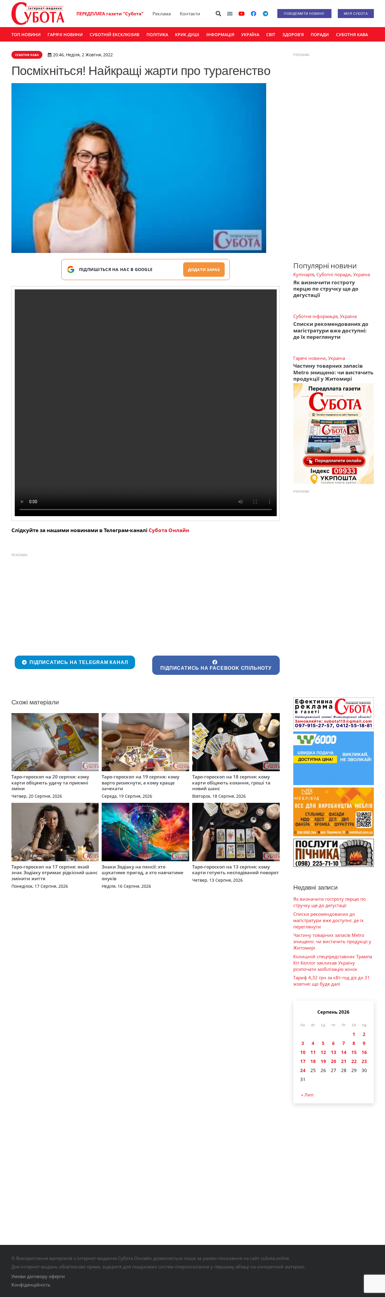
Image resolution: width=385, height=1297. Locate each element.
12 (323, 1052)
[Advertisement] (145, 603)
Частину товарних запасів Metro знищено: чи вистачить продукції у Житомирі (333, 372)
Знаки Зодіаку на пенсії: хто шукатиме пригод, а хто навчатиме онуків (142, 872)
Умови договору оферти (38, 1276)
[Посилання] (37, 13)
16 (364, 1052)
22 (354, 1061)
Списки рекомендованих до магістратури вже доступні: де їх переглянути (330, 330)
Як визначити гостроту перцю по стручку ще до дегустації (326, 289)
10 (303, 1052)
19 (323, 1061)
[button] (218, 13)
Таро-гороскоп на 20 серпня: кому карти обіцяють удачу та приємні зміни (50, 782)
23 (364, 1061)
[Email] (229, 13)
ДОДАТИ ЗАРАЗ (204, 269)
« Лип (307, 1095)
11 (313, 1052)
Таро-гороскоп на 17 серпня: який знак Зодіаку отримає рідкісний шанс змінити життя (54, 872)
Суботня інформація (315, 316)
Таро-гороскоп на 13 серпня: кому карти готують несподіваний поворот (235, 870)
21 (343, 1061)
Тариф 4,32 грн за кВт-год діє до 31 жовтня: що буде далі (331, 980)
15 (354, 1052)
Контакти (190, 14)
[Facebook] (253, 13)
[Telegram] (265, 13)
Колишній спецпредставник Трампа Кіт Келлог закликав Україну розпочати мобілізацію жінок (332, 962)
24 (303, 1070)
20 (333, 1061)
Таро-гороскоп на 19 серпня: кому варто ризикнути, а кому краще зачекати (140, 782)
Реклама (161, 14)
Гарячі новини (309, 358)
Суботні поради (333, 274)
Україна (361, 274)
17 (303, 1061)
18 (313, 1061)
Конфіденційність (31, 1285)
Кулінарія (303, 274)
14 (343, 1052)
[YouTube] (241, 13)
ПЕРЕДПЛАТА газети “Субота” (109, 14)
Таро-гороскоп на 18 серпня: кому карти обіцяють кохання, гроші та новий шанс (231, 782)
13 (333, 1052)
